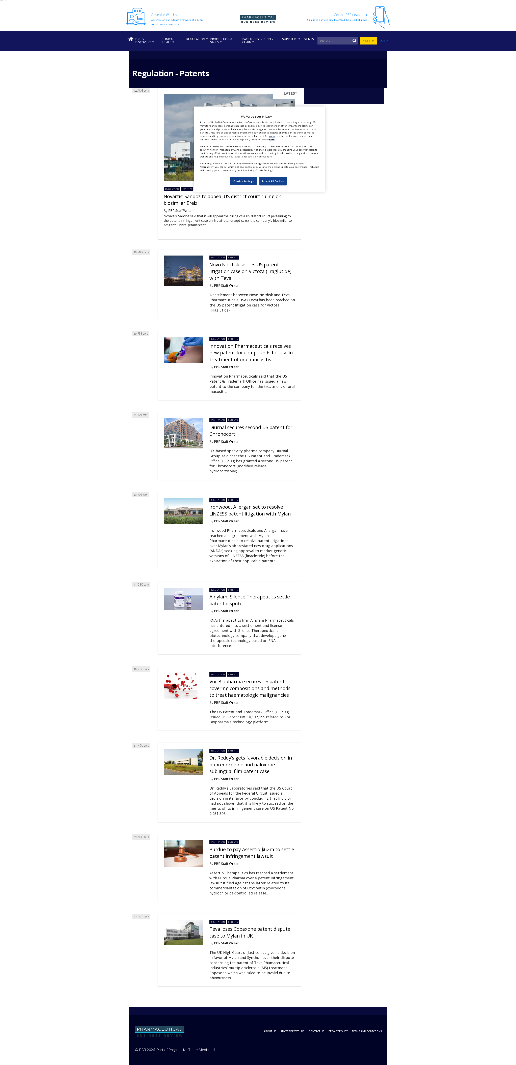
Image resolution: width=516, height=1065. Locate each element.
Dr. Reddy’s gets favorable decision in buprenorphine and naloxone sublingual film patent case (250, 764)
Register (369, 40)
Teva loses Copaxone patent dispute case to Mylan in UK (249, 932)
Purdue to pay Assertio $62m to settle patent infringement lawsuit (251, 852)
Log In (384, 40)
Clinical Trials (168, 40)
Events (308, 39)
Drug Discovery (143, 40)
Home (130, 39)
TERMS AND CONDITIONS (367, 1031)
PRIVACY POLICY (338, 1031)
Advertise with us (293, 1031)
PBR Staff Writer (180, 210)
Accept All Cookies (273, 181)
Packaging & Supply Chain (258, 40)
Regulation (195, 39)
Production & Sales (221, 40)
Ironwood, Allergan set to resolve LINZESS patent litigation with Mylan (250, 510)
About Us (270, 1031)
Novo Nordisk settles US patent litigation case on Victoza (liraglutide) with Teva (250, 271)
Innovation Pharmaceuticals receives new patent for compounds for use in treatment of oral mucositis (251, 353)
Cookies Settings (243, 181)
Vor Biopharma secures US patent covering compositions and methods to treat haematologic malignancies (249, 688)
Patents (187, 189)
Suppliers (289, 39)
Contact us (316, 1031)
